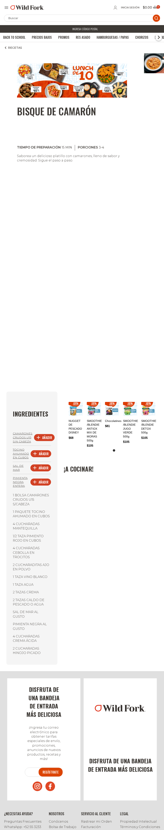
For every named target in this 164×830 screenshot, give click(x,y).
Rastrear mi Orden (96, 821)
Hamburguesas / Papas (113, 37)
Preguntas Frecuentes (22, 821)
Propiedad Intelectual (138, 821)
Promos (63, 37)
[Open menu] (6, 7)
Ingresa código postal (85, 29)
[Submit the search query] (156, 18)
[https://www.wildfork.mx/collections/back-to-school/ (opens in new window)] (72, 96)
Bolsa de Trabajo (62, 827)
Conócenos (58, 821)
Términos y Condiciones (140, 827)
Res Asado (83, 37)
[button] (114, 450)
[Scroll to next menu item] (158, 37)
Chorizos (141, 37)
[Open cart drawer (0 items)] (156, 8)
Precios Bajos (42, 37)
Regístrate (51, 772)
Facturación (91, 827)
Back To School (14, 37)
